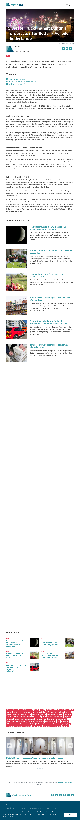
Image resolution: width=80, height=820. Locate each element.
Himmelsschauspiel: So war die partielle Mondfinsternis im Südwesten (48, 228)
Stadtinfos (57, 709)
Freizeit (42, 709)
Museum (23, 714)
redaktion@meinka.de (64, 782)
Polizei (64, 709)
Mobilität (49, 709)
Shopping (10, 719)
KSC (31, 709)
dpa (16, 49)
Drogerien (28, 726)
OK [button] (70, 814)
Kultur (15, 712)
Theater (16, 719)
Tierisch (70, 709)
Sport (17, 709)
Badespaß (16, 714)
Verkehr (38, 717)
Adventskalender (61, 719)
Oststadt (54, 724)
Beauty (61, 724)
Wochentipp (68, 714)
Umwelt (67, 712)
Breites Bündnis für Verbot (18, 79)
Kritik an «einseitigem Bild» (18, 84)
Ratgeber (67, 717)
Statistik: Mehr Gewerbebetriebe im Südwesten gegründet (51, 251)
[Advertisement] (40, 386)
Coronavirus (24, 709)
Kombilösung (27, 712)
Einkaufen (54, 712)
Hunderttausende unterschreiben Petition (23, 82)
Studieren (60, 714)
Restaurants (30, 717)
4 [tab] (42, 768)
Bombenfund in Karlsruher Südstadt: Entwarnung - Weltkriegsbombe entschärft (49, 322)
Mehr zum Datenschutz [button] (11, 817)
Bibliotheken (31, 724)
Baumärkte (46, 726)
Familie (43, 714)
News (12, 709)
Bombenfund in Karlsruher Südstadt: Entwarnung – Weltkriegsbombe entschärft (16, 668)
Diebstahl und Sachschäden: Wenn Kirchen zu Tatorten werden (35, 758)
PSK (20, 712)
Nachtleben (10, 721)
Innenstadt (38, 719)
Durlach (38, 724)
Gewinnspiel (51, 714)
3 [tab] (40, 768)
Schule (16, 717)
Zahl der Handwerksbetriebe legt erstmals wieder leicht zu (49, 346)
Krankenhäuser (47, 717)
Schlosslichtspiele (12, 724)
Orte (45, 719)
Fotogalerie (10, 726)
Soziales (9, 717)
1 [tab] (37, 768)
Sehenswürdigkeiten (27, 719)
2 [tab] (39, 768)
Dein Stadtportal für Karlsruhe (23, 795)
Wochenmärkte (37, 726)
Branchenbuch (58, 717)
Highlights (31, 721)
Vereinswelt (46, 724)
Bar (58, 721)
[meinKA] (15, 5)
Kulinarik (39, 712)
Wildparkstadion (21, 721)
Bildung (61, 712)
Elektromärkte (56, 726)
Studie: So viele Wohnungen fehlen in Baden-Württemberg (50, 298)
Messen (9, 712)
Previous (9, 745)
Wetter (9, 714)
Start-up (22, 724)
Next (70, 745)
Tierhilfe (46, 712)
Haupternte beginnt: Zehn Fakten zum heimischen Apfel (47, 275)
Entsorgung (64, 721)
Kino (29, 714)
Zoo (34, 712)
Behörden (51, 719)
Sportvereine (40, 721)
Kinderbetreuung (50, 721)
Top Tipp (67, 724)
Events (36, 709)
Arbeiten (22, 717)
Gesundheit (36, 714)
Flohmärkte (19, 726)
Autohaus (65, 726)
